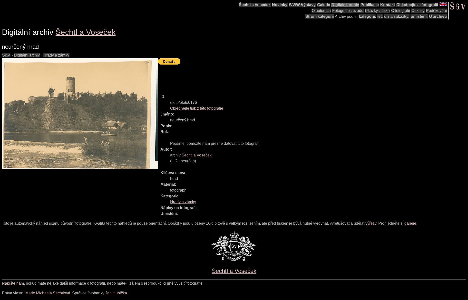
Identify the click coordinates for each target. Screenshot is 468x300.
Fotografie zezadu (347, 11)
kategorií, (367, 16)
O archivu (438, 16)
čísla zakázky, (396, 16)
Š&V (6, 55)
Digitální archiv (345, 5)
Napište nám (13, 283)
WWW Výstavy (302, 5)
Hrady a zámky (56, 55)
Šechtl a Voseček (255, 5)
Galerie (323, 5)
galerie (410, 223)
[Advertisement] (246, 77)
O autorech (321, 11)
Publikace (370, 5)
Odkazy (418, 11)
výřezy (370, 223)
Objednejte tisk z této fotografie (196, 108)
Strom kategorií (319, 16)
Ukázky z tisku (377, 11)
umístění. (419, 16)
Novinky (279, 5)
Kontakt (387, 5)
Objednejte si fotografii (417, 5)
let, (380, 16)
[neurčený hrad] (80, 113)
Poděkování (436, 11)
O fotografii (400, 11)
